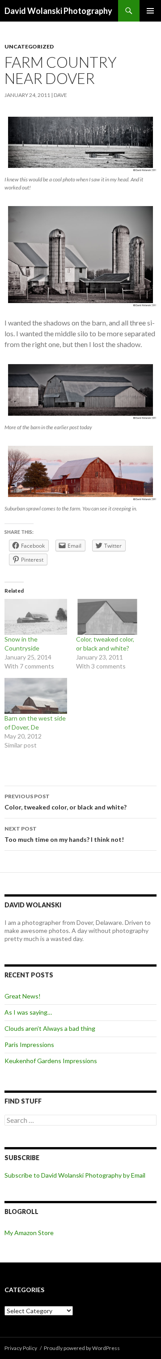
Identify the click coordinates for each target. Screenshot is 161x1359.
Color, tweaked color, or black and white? (65, 802)
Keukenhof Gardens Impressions (50, 1060)
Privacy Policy (20, 1348)
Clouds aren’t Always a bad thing (49, 1028)
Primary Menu (150, 11)
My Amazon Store (29, 1232)
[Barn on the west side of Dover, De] (35, 696)
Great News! (22, 996)
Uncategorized (29, 46)
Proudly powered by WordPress (82, 1348)
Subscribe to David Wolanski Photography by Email (74, 1175)
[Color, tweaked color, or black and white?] (107, 617)
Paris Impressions (29, 1044)
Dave (60, 95)
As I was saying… (28, 1012)
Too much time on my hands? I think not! (64, 834)
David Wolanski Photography (58, 11)
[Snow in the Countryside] (35, 617)
